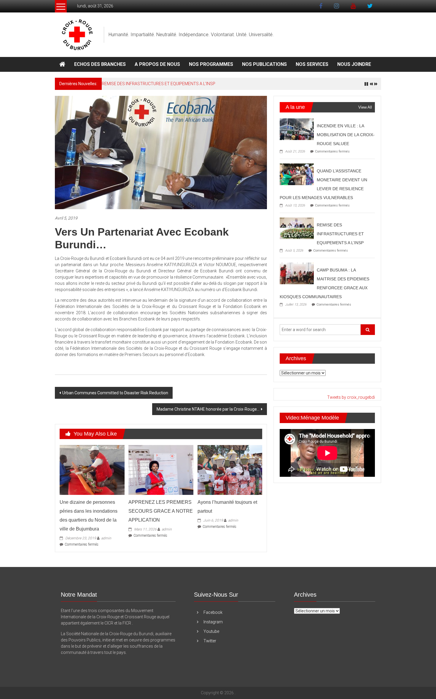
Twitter (209, 640)
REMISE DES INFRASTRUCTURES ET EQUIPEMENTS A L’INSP (158, 83)
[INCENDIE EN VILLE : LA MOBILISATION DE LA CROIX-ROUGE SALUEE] (297, 128)
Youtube (211, 631)
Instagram (213, 621)
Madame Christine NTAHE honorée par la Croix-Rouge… (208, 409)
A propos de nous (157, 64)
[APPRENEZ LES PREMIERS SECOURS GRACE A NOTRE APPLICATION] (160, 469)
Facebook (212, 612)
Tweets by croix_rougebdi (351, 397)
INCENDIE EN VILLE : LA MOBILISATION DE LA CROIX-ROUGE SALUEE (346, 134)
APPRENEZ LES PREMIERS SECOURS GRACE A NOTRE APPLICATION (160, 511)
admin (106, 538)
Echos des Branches (100, 64)
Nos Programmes (211, 64)
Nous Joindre (354, 64)
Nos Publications (264, 64)
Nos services (312, 64)
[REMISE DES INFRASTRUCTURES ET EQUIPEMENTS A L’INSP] (297, 227)
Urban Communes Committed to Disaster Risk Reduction (115, 392)
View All (365, 107)
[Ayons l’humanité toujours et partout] (230, 469)
